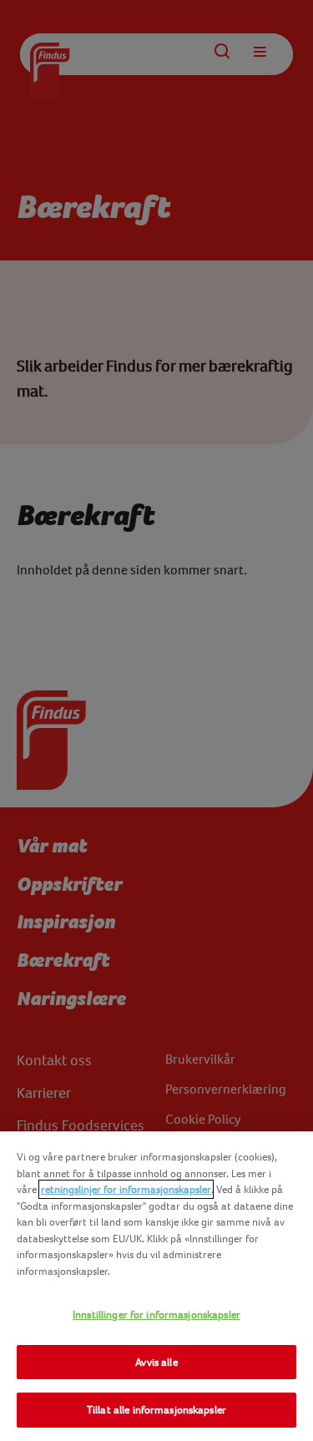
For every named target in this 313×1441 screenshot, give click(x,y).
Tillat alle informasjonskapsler (156, 1410)
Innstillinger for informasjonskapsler (156, 1314)
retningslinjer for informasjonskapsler (126, 1189)
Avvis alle (156, 1362)
